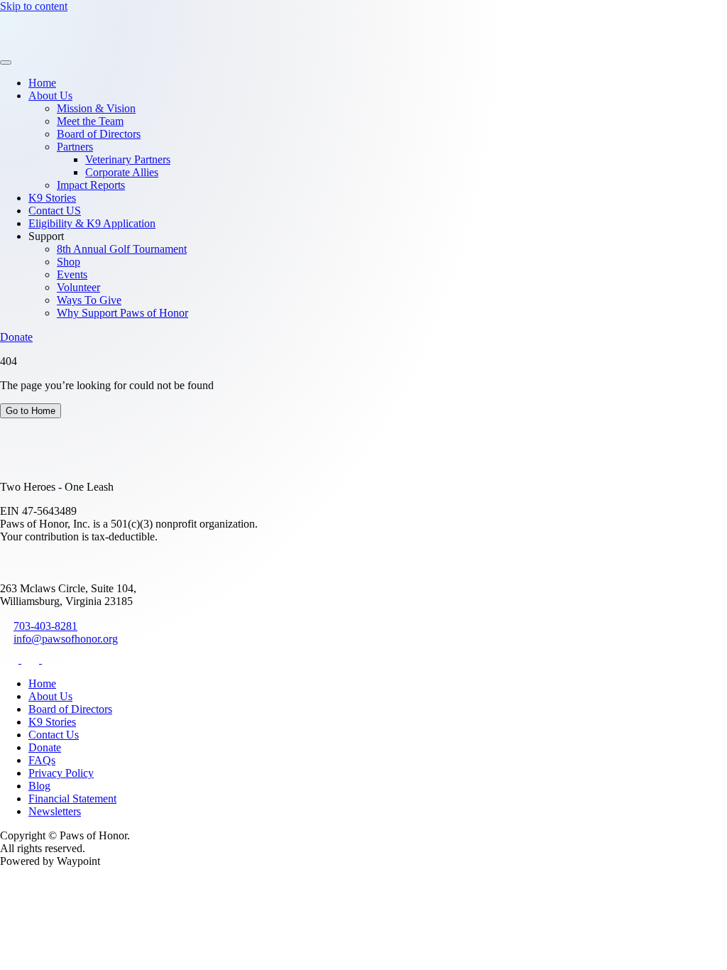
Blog (39, 786)
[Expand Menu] (5, 62)
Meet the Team (90, 121)
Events (72, 274)
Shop (68, 262)
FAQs (41, 760)
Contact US (54, 211)
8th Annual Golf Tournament (122, 249)
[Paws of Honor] (44, 46)
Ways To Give (89, 300)
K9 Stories (52, 198)
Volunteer (78, 287)
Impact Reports (91, 185)
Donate (16, 337)
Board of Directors (99, 134)
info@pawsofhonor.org (65, 639)
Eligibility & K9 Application (91, 223)
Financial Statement (72, 798)
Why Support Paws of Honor (122, 313)
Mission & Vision (96, 108)
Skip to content (33, 6)
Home (42, 83)
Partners (75, 147)
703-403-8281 (45, 626)
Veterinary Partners (127, 159)
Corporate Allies (121, 172)
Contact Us (53, 735)
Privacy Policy (61, 773)
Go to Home (30, 410)
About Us (50, 95)
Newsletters (54, 811)
